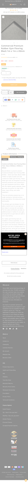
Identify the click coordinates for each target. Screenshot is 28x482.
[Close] (25, 234)
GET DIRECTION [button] (14, 246)
